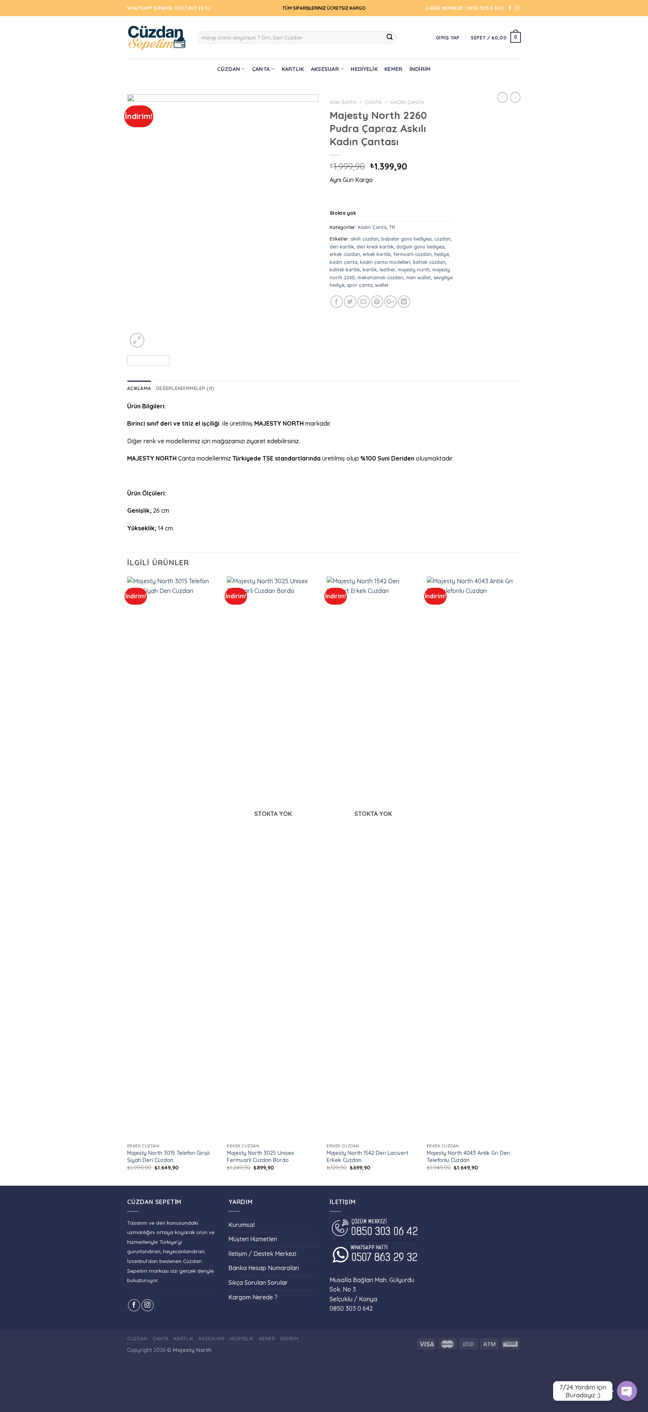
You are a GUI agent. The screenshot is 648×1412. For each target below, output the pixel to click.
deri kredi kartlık (375, 247)
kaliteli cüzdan (429, 262)
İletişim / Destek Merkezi (262, 1253)
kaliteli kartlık (345, 269)
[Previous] (140, 221)
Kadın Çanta (407, 102)
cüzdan (442, 239)
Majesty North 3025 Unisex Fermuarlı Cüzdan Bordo (260, 1157)
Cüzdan (228, 69)
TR (392, 227)
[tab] (139, 388)
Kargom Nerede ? (253, 1297)
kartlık (370, 269)
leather (387, 269)
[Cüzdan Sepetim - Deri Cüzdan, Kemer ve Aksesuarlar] (156, 37)
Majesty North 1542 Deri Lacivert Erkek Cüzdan (367, 1157)
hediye (441, 254)
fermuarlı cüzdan (412, 254)
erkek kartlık (377, 254)
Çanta (261, 69)
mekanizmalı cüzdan (380, 277)
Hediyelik (364, 69)
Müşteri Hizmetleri (252, 1239)
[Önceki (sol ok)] (7, 1399)
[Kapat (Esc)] (7, 1367)
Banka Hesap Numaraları (263, 1268)
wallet (381, 285)
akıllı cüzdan (365, 239)
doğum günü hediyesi (420, 247)
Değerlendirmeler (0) (185, 388)
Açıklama (139, 388)
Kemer (393, 69)
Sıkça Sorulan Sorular (258, 1282)
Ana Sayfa (343, 102)
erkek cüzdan (345, 254)
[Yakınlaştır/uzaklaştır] (29, 1367)
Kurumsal (241, 1224)
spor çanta (359, 285)
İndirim (420, 69)
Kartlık (293, 69)
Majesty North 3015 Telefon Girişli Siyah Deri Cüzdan (168, 1157)
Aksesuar (325, 69)
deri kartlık (342, 247)
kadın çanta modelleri (385, 262)
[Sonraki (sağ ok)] (29, 1399)
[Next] (305, 221)
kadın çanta (343, 262)
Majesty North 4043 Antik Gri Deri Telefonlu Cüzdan (468, 1157)
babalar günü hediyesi (406, 239)
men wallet (418, 277)
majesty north (414, 269)
